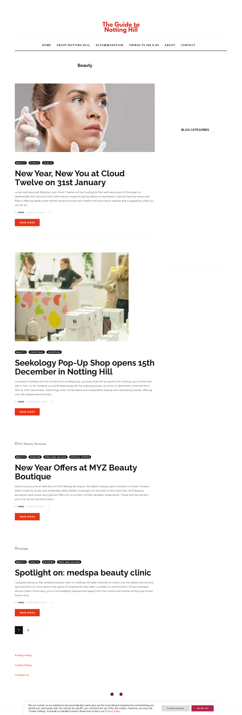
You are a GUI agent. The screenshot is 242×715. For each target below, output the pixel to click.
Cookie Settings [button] (175, 708)
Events (34, 163)
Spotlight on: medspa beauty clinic (83, 572)
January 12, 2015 (34, 506)
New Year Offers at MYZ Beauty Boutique (76, 472)
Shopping (54, 352)
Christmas (36, 352)
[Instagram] (34, 15)
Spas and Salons (55, 457)
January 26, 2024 (35, 212)
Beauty (21, 163)
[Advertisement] (195, 86)
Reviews (48, 562)
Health (48, 163)
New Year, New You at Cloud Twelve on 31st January (70, 178)
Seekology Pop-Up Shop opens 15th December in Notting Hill (85, 367)
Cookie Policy (23, 665)
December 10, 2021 (36, 401)
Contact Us (22, 675)
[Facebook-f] (19, 15)
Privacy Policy (23, 655)
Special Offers (80, 457)
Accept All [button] (202, 708)
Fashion (35, 457)
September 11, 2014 (36, 602)
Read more (27, 222)
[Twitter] (27, 15)
